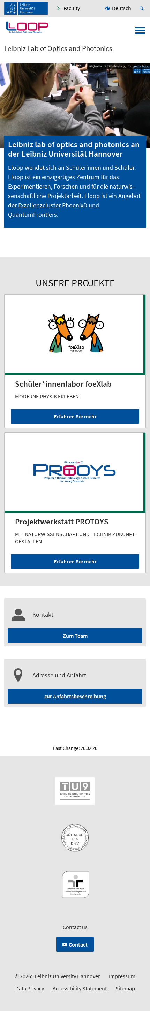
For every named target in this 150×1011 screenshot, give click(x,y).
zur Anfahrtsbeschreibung (75, 696)
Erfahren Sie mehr (75, 416)
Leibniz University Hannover (67, 976)
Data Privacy (29, 988)
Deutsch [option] (121, 8)
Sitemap (125, 988)
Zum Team (75, 635)
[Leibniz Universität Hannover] (26, 8)
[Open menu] (140, 32)
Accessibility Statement (80, 988)
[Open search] (143, 8)
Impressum (122, 976)
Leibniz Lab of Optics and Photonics (58, 48)
